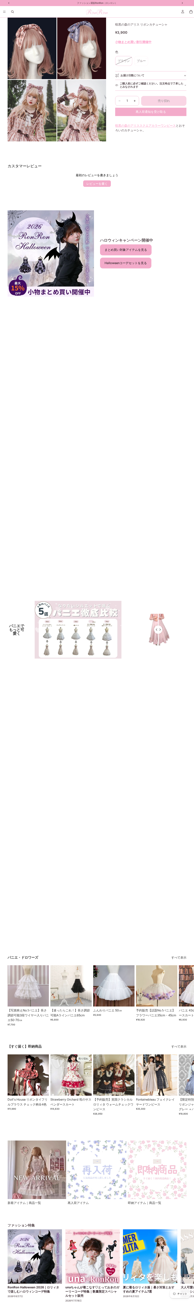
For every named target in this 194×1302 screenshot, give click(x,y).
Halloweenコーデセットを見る (126, 263)
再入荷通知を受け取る (151, 112)
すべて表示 (178, 957)
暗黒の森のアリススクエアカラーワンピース (145, 125)
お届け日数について (132, 75)
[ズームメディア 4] (81, 110)
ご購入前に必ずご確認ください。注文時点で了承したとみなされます (151, 85)
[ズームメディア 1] (32, 48)
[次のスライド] (182, 996)
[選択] (43, 1000)
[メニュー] (4, 11)
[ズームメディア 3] (32, 110)
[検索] (12, 12)
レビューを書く (97, 184)
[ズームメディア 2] (81, 48)
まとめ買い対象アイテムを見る (126, 250)
